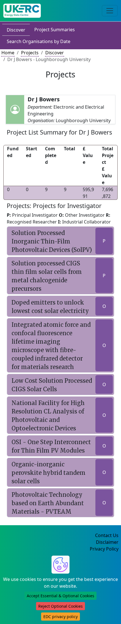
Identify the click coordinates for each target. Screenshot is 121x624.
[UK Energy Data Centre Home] (22, 10)
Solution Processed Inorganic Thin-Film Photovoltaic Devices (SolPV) (52, 241)
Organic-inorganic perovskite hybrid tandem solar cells (49, 473)
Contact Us (106, 535)
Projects (30, 53)
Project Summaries (54, 29)
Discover (16, 30)
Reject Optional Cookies (60, 606)
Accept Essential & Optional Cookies (60, 595)
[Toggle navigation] (110, 10)
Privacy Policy (104, 549)
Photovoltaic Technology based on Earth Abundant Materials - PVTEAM (48, 503)
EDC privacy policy (60, 616)
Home (7, 53)
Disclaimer (107, 542)
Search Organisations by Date (38, 41)
